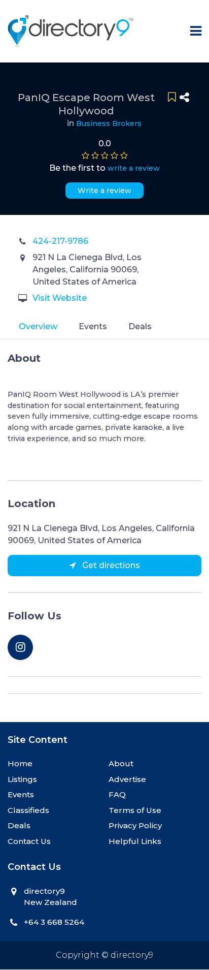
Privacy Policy (135, 825)
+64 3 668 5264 (54, 922)
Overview (38, 326)
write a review (134, 168)
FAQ (117, 794)
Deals (140, 326)
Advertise (127, 779)
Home (20, 763)
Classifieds (28, 810)
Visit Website (59, 298)
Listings (22, 779)
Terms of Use (135, 810)
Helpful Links (135, 841)
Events (93, 326)
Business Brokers (109, 123)
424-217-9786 (60, 241)
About (121, 763)
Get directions (110, 565)
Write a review (104, 190)
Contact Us (29, 841)
